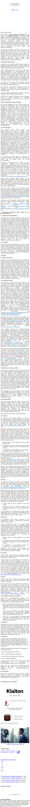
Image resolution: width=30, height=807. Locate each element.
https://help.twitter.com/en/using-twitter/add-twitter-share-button (15, 487)
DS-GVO (16, 10)
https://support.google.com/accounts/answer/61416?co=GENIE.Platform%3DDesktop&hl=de (15, 313)
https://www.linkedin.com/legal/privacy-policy (11, 574)
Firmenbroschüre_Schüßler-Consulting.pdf (12, 776)
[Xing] (2, 771)
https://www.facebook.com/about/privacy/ (13, 342)
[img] (15, 4)
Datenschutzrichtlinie (5, 786)
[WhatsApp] (2, 763)
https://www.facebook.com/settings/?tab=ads (17, 346)
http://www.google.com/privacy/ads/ (12, 326)
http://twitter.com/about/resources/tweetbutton (13, 486)
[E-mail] (2, 761)
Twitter (11, 481)
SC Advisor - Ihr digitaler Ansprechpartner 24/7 (15, 744)
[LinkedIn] (2, 769)
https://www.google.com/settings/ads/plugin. (16, 312)
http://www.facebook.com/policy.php (14, 459)
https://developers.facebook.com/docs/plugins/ (15, 425)
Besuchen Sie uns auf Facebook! (8, 759)
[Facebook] (1, 765)
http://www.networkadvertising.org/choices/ (13, 320)
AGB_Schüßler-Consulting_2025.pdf (11, 780)
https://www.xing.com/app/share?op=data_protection (13, 593)
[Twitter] (2, 767)
